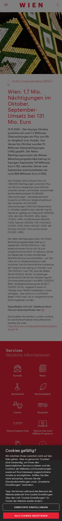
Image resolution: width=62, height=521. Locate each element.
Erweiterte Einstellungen (31, 507)
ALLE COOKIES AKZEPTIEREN (31, 515)
